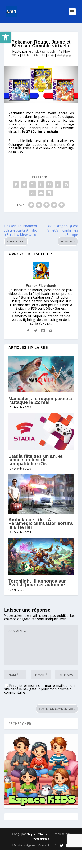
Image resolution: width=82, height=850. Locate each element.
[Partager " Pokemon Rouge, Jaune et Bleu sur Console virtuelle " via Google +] (32, 184)
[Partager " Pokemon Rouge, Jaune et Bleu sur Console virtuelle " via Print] (49, 193)
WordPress (41, 838)
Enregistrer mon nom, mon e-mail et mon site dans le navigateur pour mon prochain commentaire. (39, 689)
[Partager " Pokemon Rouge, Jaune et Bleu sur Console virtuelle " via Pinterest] (49, 184)
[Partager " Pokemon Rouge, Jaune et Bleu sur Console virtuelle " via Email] (41, 193)
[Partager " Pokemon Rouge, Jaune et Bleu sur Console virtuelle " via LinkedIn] (58, 184)
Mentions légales (23, 845)
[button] (5, 37)
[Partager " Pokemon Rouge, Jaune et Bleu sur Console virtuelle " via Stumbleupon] (32, 193)
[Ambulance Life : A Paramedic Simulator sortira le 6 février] (41, 494)
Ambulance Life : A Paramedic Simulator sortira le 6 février (40, 523)
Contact (43, 845)
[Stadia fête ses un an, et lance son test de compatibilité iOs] (41, 431)
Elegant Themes (38, 834)
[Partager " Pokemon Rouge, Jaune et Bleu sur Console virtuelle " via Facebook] (16, 184)
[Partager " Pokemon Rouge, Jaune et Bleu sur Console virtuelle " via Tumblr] (41, 184)
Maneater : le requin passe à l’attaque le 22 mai (40, 400)
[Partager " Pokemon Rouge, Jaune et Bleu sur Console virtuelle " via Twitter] (24, 184)
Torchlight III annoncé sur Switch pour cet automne (37, 582)
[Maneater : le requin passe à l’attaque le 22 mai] (41, 374)
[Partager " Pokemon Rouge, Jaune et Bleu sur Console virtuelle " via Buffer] (66, 184)
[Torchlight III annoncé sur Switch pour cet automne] (41, 556)
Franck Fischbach (41, 51)
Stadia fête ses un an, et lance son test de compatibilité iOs (35, 460)
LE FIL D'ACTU (33, 55)
